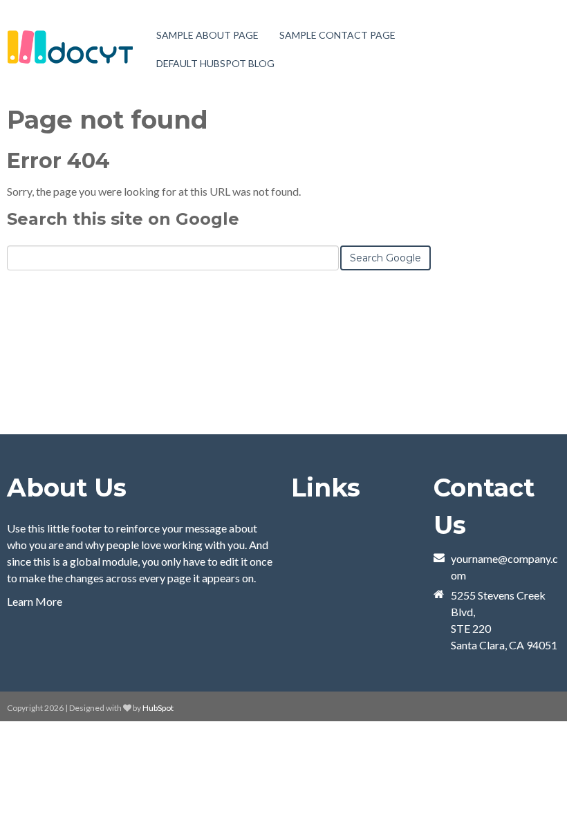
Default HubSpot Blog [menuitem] (215, 63)
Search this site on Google (123, 219)
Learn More (34, 601)
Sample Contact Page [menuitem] (337, 35)
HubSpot (158, 708)
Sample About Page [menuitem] (207, 35)
